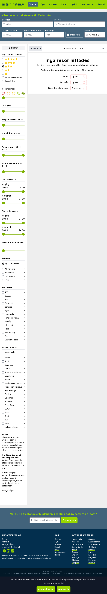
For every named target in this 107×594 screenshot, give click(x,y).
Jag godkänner (45, 589)
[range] (3, 97)
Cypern (75, 555)
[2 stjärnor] (13, 70)
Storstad (52, 4)
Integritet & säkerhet (11, 547)
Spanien (91, 539)
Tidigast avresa (9, 30)
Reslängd (49, 30)
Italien (91, 552)
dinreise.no (87, 573)
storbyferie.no (98, 573)
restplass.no (8, 573)
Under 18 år (77, 539)
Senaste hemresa (32, 30)
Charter (33, 4)
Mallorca (75, 542)
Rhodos (91, 550)
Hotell (64, 4)
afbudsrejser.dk (34, 573)
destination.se (75, 573)
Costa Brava (77, 544)
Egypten (75, 563)
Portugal (75, 557)
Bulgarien (92, 557)
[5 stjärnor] (13, 59)
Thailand (75, 560)
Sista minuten (87, 4)
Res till (57, 20)
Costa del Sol (78, 547)
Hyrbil (74, 4)
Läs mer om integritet (53, 583)
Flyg (42, 4)
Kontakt (5, 542)
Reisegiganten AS (56, 571)
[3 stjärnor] (13, 66)
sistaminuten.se (20, 573)
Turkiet (75, 552)
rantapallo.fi (56, 573)
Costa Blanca (94, 544)
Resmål (101, 4)
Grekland (92, 547)
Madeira (91, 563)
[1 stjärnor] (13, 73)
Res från (6, 20)
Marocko (92, 560)
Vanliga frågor (8, 490)
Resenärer (89, 30)
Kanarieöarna (94, 542)
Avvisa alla (63, 589)
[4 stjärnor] (13, 62)
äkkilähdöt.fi (45, 573)
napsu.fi (66, 573)
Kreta (74, 550)
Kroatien (92, 555)
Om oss (5, 539)
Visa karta (36, 48)
